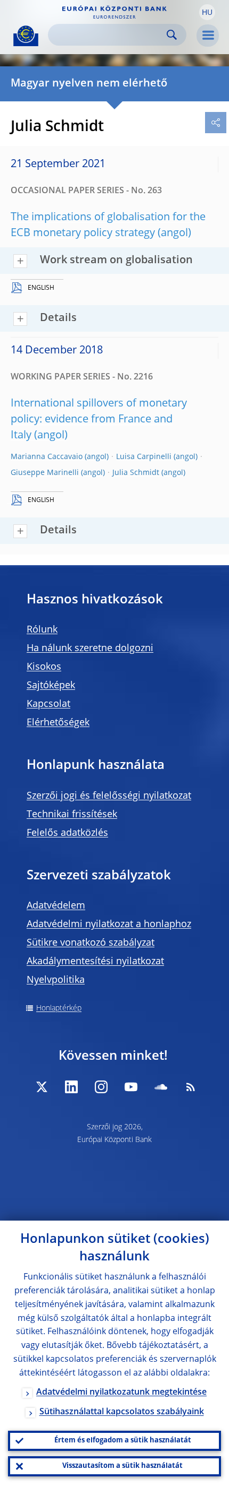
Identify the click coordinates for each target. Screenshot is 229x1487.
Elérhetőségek (58, 723)
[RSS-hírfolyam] (190, 1087)
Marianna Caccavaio (47, 457)
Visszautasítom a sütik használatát (122, 1466)
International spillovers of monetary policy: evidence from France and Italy (99, 420)
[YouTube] (131, 1087)
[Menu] (208, 35)
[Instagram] (101, 1087)
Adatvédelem (56, 906)
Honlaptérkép (58, 1008)
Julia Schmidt (135, 473)
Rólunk (42, 630)
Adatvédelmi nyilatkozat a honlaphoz (109, 924)
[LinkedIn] (71, 1087)
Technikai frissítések (72, 814)
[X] (41, 1087)
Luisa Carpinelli (143, 457)
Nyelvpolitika (56, 980)
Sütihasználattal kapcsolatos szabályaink (121, 1412)
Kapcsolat (48, 704)
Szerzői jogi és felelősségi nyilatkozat (109, 796)
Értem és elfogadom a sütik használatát (122, 1440)
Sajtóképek (51, 685)
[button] (207, 12)
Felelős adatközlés (67, 833)
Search (172, 34)
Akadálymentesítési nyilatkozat (95, 961)
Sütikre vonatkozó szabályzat (90, 943)
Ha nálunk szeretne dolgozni (90, 648)
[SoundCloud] (161, 1087)
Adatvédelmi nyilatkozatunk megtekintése (121, 1392)
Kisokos (44, 667)
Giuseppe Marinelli (45, 473)
